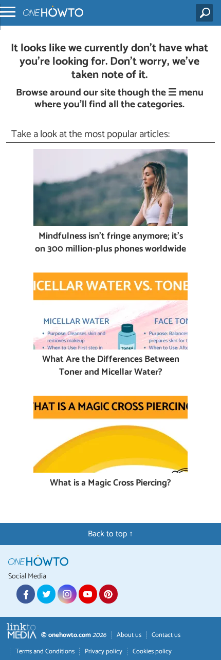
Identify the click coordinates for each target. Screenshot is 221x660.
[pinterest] (108, 594)
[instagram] (67, 594)
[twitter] (46, 594)
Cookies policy (152, 651)
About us (129, 635)
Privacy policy (103, 651)
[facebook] (25, 594)
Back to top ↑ (110, 534)
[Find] (206, 13)
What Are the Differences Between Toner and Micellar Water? (110, 366)
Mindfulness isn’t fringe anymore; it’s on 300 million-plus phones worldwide (110, 243)
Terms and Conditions (45, 651)
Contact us (166, 635)
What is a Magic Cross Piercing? (110, 483)
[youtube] (88, 594)
